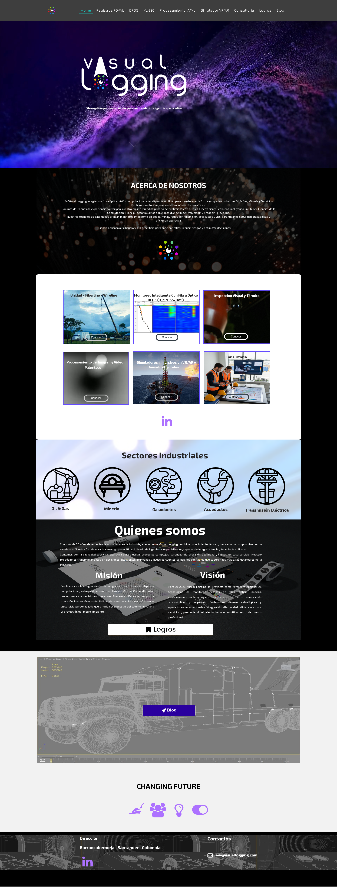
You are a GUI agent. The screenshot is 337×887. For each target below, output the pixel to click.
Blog (280, 10)
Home (86, 10)
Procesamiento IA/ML (177, 10)
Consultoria (244, 10)
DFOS (133, 10)
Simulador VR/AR (215, 10)
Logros (265, 10)
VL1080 (149, 10)
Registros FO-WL (110, 10)
